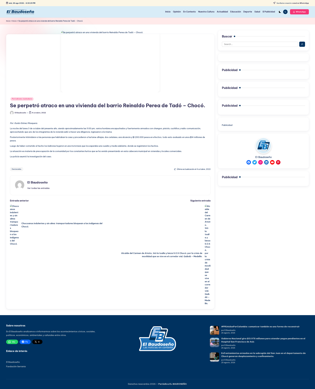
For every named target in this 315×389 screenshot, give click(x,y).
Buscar (227, 36)
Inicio (8, 21)
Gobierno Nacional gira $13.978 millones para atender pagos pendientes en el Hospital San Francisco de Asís (263, 340)
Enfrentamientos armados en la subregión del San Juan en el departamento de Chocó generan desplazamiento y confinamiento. (263, 355)
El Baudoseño (37, 182)
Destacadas (16, 169)
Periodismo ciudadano (22, 99)
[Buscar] (302, 44)
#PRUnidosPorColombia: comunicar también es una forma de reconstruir (260, 326)
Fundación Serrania (16, 366)
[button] (299, 11)
